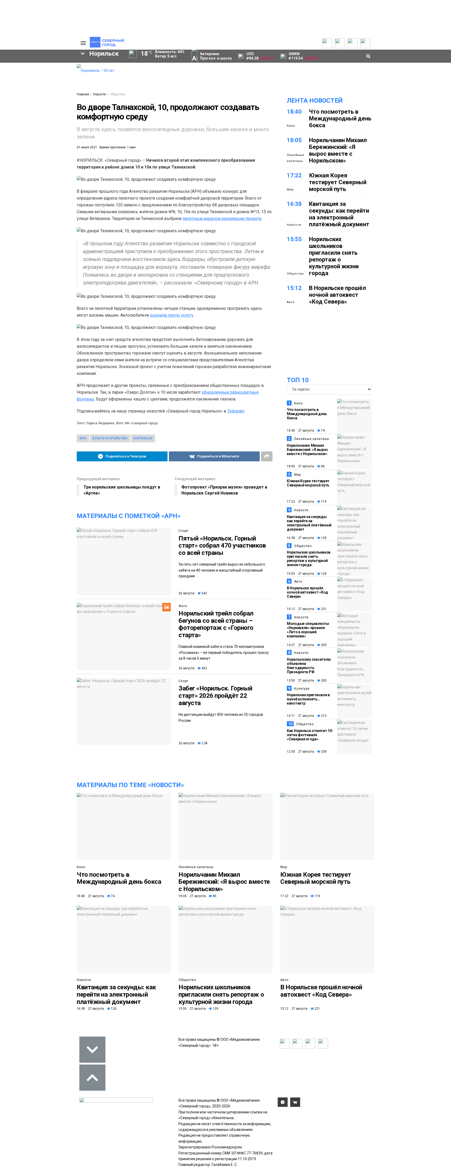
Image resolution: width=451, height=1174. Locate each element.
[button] (55, 107)
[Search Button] (64, 193)
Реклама (46, 73)
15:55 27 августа (300, 574)
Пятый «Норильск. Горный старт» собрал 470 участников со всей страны (222, 545)
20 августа (186, 743)
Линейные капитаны (295, 157)
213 (323, 716)
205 (323, 680)
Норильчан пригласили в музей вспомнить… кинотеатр (308, 699)
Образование (52, 159)
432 (204, 668)
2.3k (204, 743)
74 (322, 430)
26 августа (186, 593)
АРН (29, 150)
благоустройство (110, 438)
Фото (183, 606)
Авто (291, 302)
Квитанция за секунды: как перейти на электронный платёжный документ (339, 214)
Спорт (183, 530)
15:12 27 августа (300, 609)
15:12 (294, 288)
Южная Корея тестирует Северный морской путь (337, 182)
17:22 (294, 175)
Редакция (47, 67)
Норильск (143, 438)
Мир (290, 189)
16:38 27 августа (300, 538)
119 (323, 501)
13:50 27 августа (300, 680)
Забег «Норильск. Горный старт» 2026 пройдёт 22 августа (215, 695)
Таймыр (50, 141)
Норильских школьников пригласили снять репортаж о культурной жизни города (334, 256)
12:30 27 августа (300, 751)
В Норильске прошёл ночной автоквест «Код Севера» (337, 295)
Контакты (47, 79)
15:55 (294, 239)
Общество (117, 94)
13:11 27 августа (300, 716)
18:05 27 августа (300, 466)
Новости (99, 94)
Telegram (235, 411)
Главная (83, 94)
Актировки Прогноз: (216, 56)
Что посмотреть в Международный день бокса (340, 118)
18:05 (294, 140)
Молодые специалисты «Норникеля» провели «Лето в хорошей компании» (308, 629)
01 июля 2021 (87, 147)
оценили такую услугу (171, 315)
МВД (18, 159)
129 (323, 574)
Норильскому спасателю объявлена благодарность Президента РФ (309, 665)
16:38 (294, 204)
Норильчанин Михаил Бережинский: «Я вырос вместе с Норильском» (338, 150)
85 (322, 466)
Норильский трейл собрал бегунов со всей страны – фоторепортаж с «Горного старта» (216, 624)
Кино (291, 125)
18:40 (294, 111)
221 (323, 609)
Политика (47, 84)
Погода (45, 102)
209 (323, 645)
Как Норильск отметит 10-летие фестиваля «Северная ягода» (310, 735)
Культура (302, 688)
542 (204, 593)
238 (323, 751)
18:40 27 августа (300, 430)
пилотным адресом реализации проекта (221, 218)
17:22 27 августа (300, 501)
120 (323, 538)
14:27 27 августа (300, 645)
